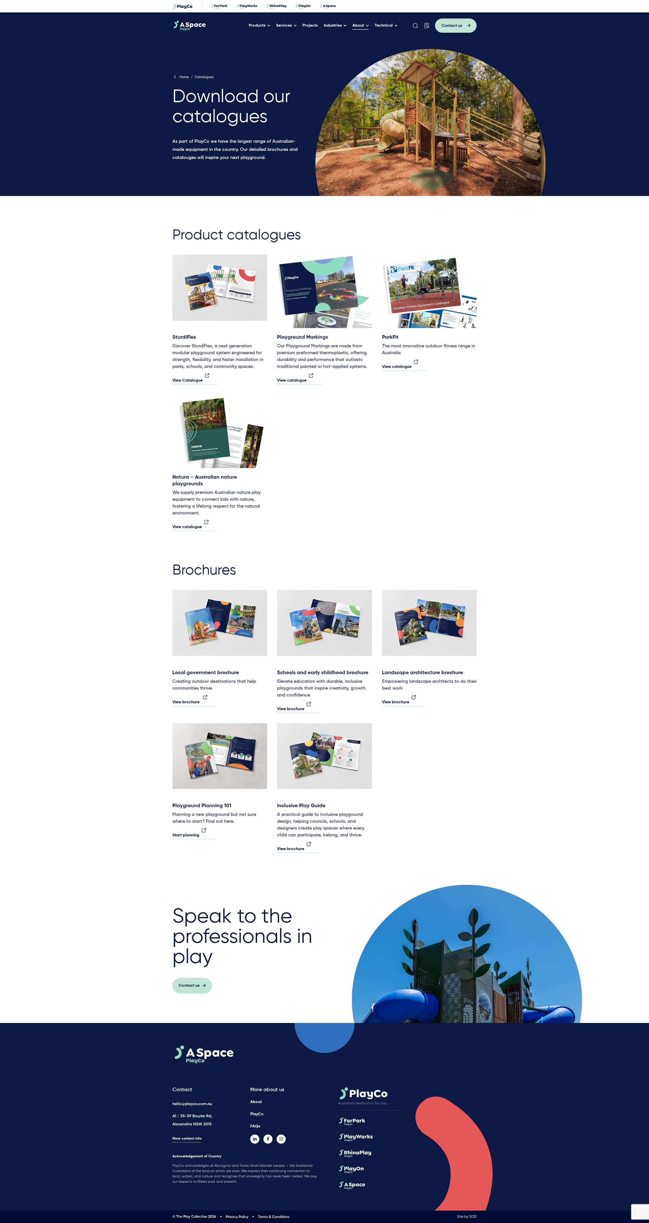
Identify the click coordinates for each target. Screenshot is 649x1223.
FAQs (255, 1126)
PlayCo (257, 1114)
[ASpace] (208, 26)
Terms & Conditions (273, 1217)
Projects (310, 26)
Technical (384, 26)
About (358, 26)
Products (257, 26)
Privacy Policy (237, 1217)
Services (284, 26)
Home (184, 77)
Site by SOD (467, 1216)
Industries (333, 26)
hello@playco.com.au (192, 1104)
